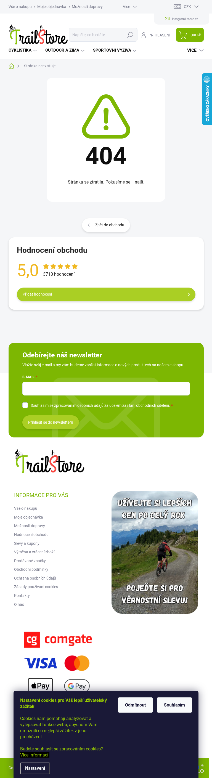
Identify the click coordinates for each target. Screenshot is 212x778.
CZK (187, 6)
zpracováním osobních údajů (79, 405)
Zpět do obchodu (109, 225)
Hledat (130, 35)
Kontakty (22, 595)
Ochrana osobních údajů (35, 578)
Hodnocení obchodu (31, 534)
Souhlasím (174, 705)
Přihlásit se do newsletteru (50, 422)
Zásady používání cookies (36, 587)
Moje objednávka (51, 6)
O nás (19, 604)
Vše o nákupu (20, 6)
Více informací (34, 755)
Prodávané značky (30, 561)
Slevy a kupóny (26, 543)
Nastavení (35, 768)
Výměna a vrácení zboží (34, 552)
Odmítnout (135, 705)
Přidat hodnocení (37, 294)
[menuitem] (23, 50)
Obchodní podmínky (31, 569)
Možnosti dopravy (87, 6)
